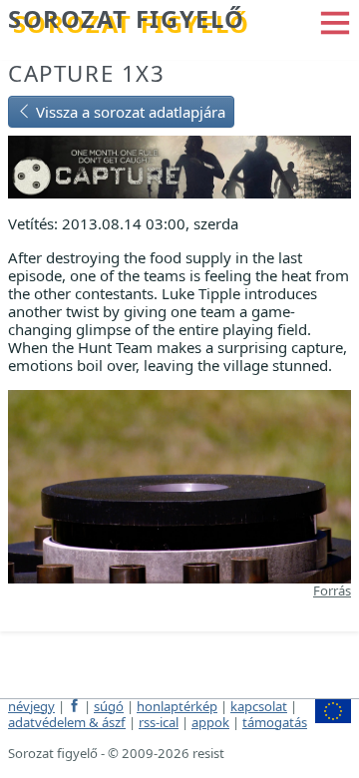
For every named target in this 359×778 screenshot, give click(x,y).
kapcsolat (258, 706)
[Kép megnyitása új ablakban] (179, 485)
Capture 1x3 (87, 73)
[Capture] (179, 166)
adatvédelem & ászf (67, 722)
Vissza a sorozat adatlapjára (128, 112)
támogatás (274, 722)
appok (210, 722)
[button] (335, 21)
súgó (109, 706)
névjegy (31, 706)
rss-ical (159, 722)
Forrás (332, 590)
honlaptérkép (177, 706)
